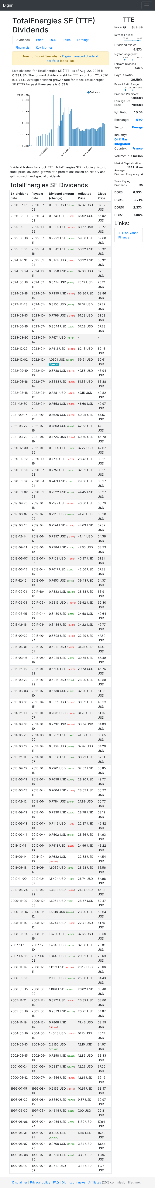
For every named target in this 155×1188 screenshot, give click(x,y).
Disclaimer (19, 1182)
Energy (137, 127)
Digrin (8, 5)
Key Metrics (44, 47)
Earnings (83, 40)
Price (39, 40)
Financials (22, 47)
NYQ (139, 120)
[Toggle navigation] (146, 5)
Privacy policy (40, 1182)
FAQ (56, 1182)
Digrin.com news (73, 1182)
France (138, 148)
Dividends (23, 40)
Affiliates (94, 1182)
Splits (67, 40)
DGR (53, 40)
